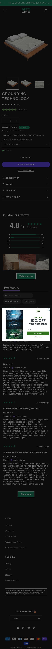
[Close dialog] (49, 310)
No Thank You (38, 337)
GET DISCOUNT (38, 333)
